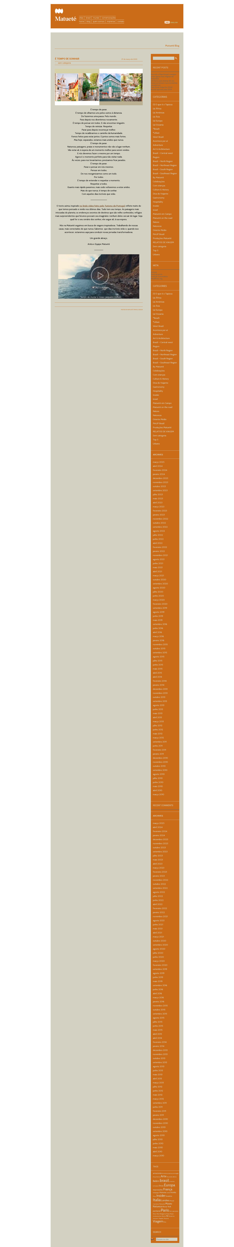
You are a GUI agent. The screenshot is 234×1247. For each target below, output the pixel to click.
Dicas (161, 1185)
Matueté (162, 1204)
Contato (120, 21)
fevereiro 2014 (160, 681)
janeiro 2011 (158, 754)
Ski (167, 1216)
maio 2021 (157, 567)
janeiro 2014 (158, 685)
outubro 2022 (159, 523)
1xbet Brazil (158, 137)
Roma (164, 1216)
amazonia (157, 1173)
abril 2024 (157, 466)
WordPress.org (156, 279)
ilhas (154, 1196)
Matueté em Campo (162, 214)
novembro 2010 (160, 762)
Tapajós (161, 1218)
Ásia (165, 1222)
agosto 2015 (158, 656)
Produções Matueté (162, 238)
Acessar (154, 272)
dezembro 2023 (160, 478)
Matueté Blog (172, 45)
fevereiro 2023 (160, 510)
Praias (172, 1214)
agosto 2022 (159, 531)
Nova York (167, 1206)
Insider (156, 206)
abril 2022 (157, 543)
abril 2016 (157, 632)
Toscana (166, 1218)
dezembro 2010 (160, 758)
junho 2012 (158, 729)
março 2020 (159, 600)
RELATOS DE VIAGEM (163, 242)
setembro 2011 (160, 741)
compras (155, 1186)
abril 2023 (157, 502)
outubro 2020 (159, 579)
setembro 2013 (160, 701)
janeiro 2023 (159, 514)
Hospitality (158, 202)
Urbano (156, 254)
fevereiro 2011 (159, 750)
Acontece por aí (160, 141)
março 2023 (158, 506)
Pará (158, 1214)
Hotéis (173, 1192)
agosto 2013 (158, 705)
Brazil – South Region (163, 169)
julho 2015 (157, 660)
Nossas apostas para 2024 (161, 89)
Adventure (158, 145)
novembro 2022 (160, 519)
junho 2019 (158, 616)
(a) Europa (157, 120)
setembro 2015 (160, 652)
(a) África (157, 108)
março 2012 (158, 737)
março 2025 (158, 462)
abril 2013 (157, 717)
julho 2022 (158, 535)
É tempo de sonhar (67, 58)
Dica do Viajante (160, 193)
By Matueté (158, 177)
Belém (156, 1181)
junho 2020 (158, 596)
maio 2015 (157, 668)
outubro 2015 (159, 648)
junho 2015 (158, 664)
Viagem (158, 1221)
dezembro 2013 (160, 689)
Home (81, 21)
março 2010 (158, 794)
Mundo (96, 18)
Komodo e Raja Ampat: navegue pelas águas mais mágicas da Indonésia (163, 76)
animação (175, 1173)
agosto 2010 (159, 774)
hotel (168, 1192)
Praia (167, 1214)
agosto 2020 (159, 587)
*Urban (156, 133)
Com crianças (159, 185)
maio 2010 (158, 786)
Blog (88, 21)
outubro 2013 (159, 697)
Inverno (169, 1196)
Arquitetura (156, 1177)
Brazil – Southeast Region (165, 173)
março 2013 (158, 721)
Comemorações (109, 18)
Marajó (172, 1201)
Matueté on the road (162, 218)
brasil (164, 1180)
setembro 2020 (160, 583)
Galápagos (156, 1192)
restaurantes (157, 1216)
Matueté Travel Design (135, 309)
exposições (158, 1189)
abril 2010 (157, 790)
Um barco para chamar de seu (162, 81)
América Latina (167, 1173)
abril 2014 (157, 677)
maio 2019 (157, 620)
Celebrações (159, 181)
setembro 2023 (160, 490)
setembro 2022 (160, 527)
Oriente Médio (159, 230)
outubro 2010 (159, 766)
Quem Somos (98, 21)
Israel (155, 210)
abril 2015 (157, 673)
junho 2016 (158, 628)
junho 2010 (158, 782)
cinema (171, 1181)
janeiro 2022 (159, 551)
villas (81, 18)
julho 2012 (157, 725)
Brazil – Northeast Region (165, 165)
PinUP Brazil (158, 234)
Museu (168, 1203)
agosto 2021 (158, 559)
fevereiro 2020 (160, 604)
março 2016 (158, 636)
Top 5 (155, 250)
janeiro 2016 (158, 640)
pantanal (156, 1211)
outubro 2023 (159, 486)
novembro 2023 (160, 482)
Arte (163, 1176)
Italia (157, 1200)
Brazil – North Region (163, 161)
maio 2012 (157, 733)
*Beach (156, 129)
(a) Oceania (158, 124)
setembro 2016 (160, 624)
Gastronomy (158, 197)
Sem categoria (64, 63)
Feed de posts (156, 274)
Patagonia (163, 1214)
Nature (156, 222)
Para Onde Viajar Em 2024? (162, 87)
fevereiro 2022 (160, 547)
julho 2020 (158, 591)
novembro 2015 (160, 644)
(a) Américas (158, 112)
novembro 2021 (160, 555)
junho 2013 (158, 709)
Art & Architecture (161, 149)
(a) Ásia (156, 116)
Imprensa (111, 21)
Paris (165, 1210)
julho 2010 (158, 778)
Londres (165, 1200)
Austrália (170, 1177)
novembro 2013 (160, 693)
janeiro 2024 (159, 474)
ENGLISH (174, 23)
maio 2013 (157, 713)
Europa (169, 1185)
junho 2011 (157, 745)
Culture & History (161, 189)
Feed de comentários (159, 276)
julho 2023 (158, 494)
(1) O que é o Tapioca (162, 104)
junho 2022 (158, 539)
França (167, 1189)
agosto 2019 (158, 612)
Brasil (88, 18)
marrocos (156, 1204)
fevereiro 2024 (160, 470)
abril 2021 (157, 571)
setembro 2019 (160, 608)
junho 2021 (158, 563)
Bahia (174, 1177)
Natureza (157, 226)
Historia (163, 1192)
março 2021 (158, 575)
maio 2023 (158, 498)
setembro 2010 (160, 770)
